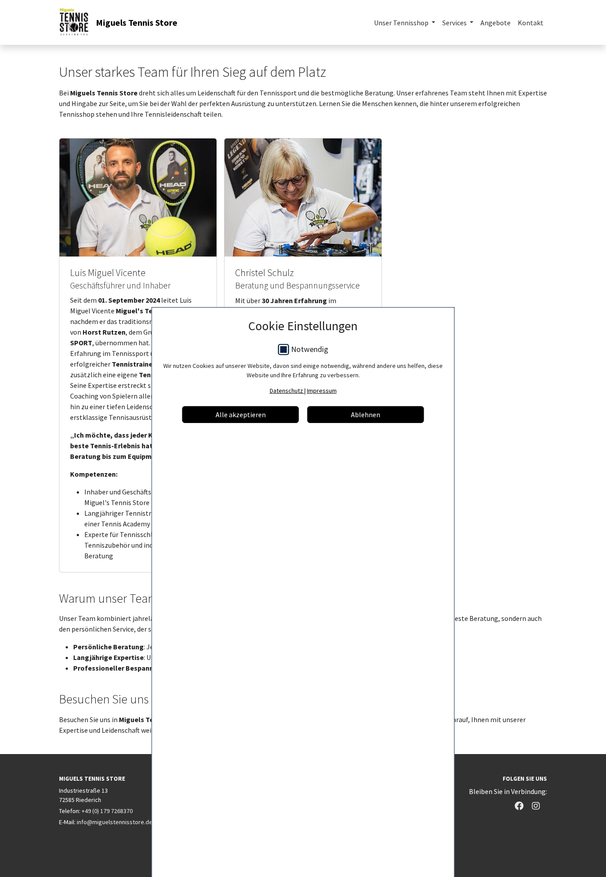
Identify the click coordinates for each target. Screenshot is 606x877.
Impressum (322, 391)
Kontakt (530, 22)
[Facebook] (520, 805)
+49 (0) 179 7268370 (107, 811)
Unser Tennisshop (402, 22)
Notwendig (309, 349)
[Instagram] (536, 805)
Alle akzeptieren (241, 414)
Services (455, 22)
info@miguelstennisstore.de (115, 822)
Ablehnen (365, 414)
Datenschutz (287, 391)
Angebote (495, 22)
